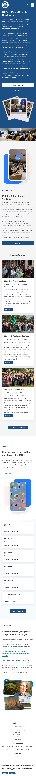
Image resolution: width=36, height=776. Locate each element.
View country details (10, 531)
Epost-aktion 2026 (13, 594)
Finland (9, 567)
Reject (12, 773)
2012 (21, 747)
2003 (27, 749)
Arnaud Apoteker (22, 661)
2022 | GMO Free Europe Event (15, 281)
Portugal (9, 581)
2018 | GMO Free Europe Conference (17, 336)
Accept (5, 773)
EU (17, 757)
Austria (9, 525)
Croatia (9, 553)
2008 (7, 749)
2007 (12, 749)
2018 (13, 747)
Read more (8, 309)
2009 (31, 747)
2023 (3, 747)
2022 (8, 747)
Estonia (9, 539)
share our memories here (22, 667)
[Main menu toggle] (32, 5)
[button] (28, 5)
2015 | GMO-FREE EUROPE (14, 389)
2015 (17, 747)
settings (16, 770)
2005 (22, 749)
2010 (26, 747)
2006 (17, 749)
